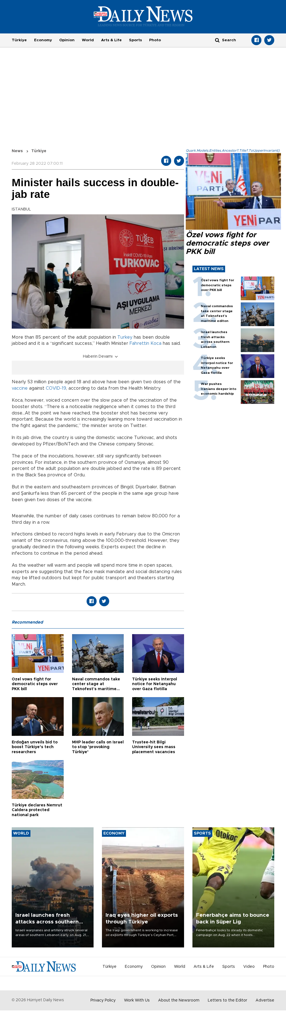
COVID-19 (56, 388)
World (88, 40)
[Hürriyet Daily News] (143, 16)
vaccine (20, 388)
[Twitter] (269, 40)
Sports (135, 40)
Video (249, 967)
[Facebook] (256, 40)
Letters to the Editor (227, 1000)
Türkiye (19, 40)
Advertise (265, 1000)
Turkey (124, 337)
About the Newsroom (178, 1000)
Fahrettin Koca (145, 343)
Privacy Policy (103, 1000)
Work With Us (137, 1000)
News (17, 151)
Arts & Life (111, 40)
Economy (43, 40)
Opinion (67, 40)
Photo (155, 40)
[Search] (217, 40)
